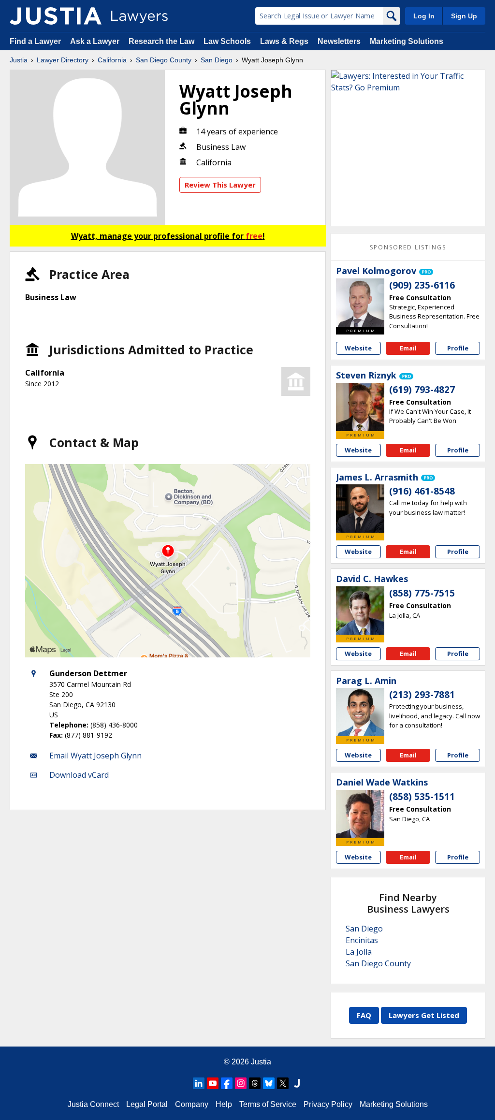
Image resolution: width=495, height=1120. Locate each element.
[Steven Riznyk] (360, 407)
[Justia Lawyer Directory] (56, 16)
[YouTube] (212, 1083)
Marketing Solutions (406, 41)
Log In (424, 16)
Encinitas (362, 940)
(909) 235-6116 (422, 285)
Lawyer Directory (62, 60)
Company (191, 1104)
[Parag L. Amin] (360, 712)
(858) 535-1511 (422, 796)
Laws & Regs (284, 41)
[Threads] (255, 1083)
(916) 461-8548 (422, 491)
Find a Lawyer (35, 41)
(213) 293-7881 (422, 694)
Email (408, 348)
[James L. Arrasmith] (360, 508)
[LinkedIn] (198, 1083)
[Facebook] (227, 1083)
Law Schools (227, 41)
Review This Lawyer (220, 184)
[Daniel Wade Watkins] (360, 814)
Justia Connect (93, 1104)
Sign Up (464, 16)
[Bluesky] (269, 1083)
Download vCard (79, 775)
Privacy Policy (328, 1104)
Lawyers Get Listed (424, 1015)
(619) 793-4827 (422, 389)
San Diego (217, 60)
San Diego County (163, 60)
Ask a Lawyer (95, 41)
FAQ (364, 1015)
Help (224, 1104)
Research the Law (161, 41)
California (112, 60)
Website (358, 348)
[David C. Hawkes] (360, 610)
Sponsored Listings (408, 247)
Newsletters (339, 41)
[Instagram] (241, 1083)
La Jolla (359, 951)
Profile (457, 348)
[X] (283, 1083)
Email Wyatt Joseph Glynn (95, 755)
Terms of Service (267, 1104)
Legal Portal (147, 1104)
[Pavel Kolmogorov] (360, 302)
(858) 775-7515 (422, 593)
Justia (19, 60)
